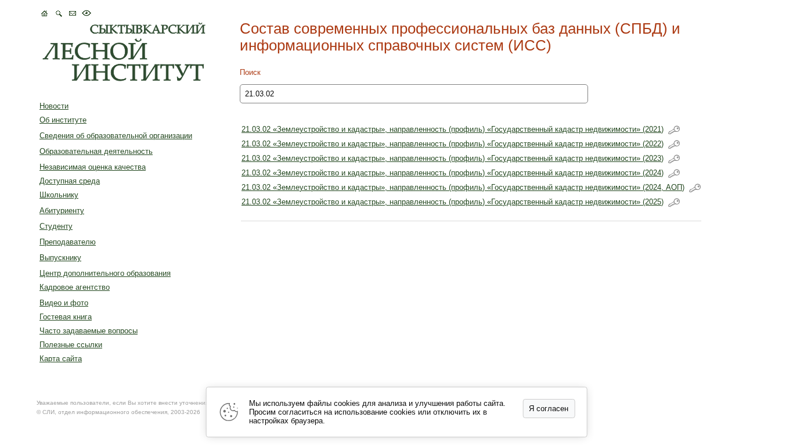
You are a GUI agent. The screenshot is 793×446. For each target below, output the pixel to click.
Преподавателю (67, 242)
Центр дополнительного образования (105, 273)
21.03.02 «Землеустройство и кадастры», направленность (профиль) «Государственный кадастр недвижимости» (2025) (452, 201)
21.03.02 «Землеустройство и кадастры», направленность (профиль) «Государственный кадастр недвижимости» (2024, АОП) (462, 187)
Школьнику (58, 194)
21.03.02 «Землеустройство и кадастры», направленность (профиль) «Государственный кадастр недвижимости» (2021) (452, 129)
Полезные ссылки (70, 344)
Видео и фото (63, 302)
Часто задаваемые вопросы (88, 330)
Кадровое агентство (74, 287)
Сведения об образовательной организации (115, 135)
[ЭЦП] (674, 130)
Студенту (56, 226)
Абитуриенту (61, 210)
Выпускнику (60, 257)
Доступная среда (69, 181)
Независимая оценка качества (92, 167)
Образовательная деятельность (96, 151)
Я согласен (548, 408)
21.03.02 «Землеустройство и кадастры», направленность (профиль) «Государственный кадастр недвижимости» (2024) (452, 172)
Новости (54, 106)
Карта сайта (60, 358)
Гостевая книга (65, 316)
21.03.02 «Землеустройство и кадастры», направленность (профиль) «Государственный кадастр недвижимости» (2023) (452, 158)
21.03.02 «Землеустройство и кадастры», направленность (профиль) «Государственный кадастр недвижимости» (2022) (452, 143)
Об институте (62, 120)
